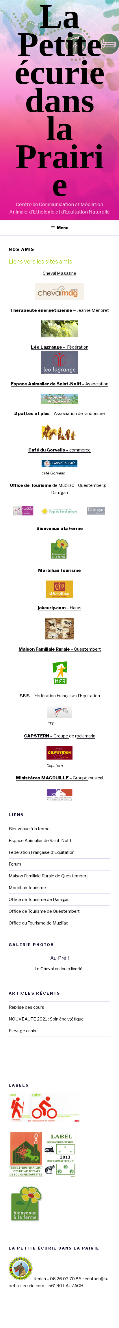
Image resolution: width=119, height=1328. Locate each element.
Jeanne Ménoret (93, 310)
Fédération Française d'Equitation (42, 852)
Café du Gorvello (46, 450)
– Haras (73, 607)
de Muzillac (42, 485)
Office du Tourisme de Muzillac (38, 923)
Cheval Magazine (59, 273)
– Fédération (59, 347)
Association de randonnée (79, 413)
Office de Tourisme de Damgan (39, 899)
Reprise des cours (26, 1007)
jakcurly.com (52, 607)
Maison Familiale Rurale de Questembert (48, 876)
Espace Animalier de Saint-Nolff (46, 384)
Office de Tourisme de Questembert (44, 911)
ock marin (86, 736)
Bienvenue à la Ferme (59, 528)
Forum (15, 864)
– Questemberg (90, 485)
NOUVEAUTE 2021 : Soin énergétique (46, 1019)
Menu (62, 227)
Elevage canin (22, 1030)
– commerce (78, 450)
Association (96, 384)
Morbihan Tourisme (59, 570)
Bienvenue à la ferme (29, 828)
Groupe (61, 736)
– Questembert (59, 649)
